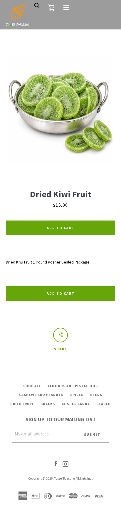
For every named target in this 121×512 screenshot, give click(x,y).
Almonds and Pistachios (73, 386)
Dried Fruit (22, 404)
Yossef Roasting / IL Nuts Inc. (73, 478)
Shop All (32, 386)
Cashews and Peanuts (41, 394)
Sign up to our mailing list (61, 419)
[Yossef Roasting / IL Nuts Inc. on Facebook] (56, 463)
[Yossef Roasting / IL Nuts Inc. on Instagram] (65, 463)
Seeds (96, 394)
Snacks (48, 404)
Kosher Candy (76, 404)
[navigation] (66, 7)
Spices (76, 394)
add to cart (61, 293)
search (103, 404)
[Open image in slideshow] (60, 110)
